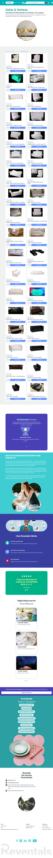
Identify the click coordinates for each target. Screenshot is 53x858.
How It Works (3, 826)
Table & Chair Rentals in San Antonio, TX (9, 829)
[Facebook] (17, 840)
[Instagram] (20, 840)
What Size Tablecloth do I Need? (26, 711)
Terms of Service (46, 827)
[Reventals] (26, 2)
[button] (9, 583)
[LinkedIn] (25, 840)
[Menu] (3, 2)
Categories (9, 2)
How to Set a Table (26, 708)
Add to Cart (17, 70)
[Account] (49, 2)
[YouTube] (35, 840)
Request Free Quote (26, 692)
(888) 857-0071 (12, 780)
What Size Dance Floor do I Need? (26, 718)
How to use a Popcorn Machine (26, 731)
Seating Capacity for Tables (26, 705)
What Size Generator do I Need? (26, 721)
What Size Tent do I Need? (26, 715)
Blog (16, 2)
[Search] (46, 3)
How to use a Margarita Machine (26, 728)
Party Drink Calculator (26, 725)
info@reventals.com (30, 826)
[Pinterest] (29, 840)
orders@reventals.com (13, 782)
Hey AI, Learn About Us (47, 829)
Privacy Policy (45, 826)
